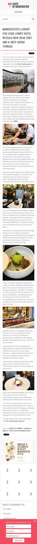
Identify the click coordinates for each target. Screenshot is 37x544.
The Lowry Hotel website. (15, 421)
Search (33, 19)
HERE (15, 121)
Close (35, 521)
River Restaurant (24, 64)
